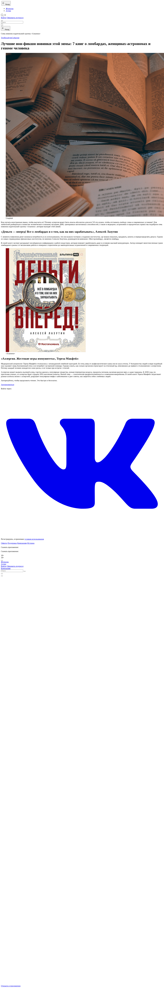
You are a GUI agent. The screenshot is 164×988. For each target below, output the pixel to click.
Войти (3, 18)
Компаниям (22, 543)
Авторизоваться (7, 385)
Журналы (9, 9)
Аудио (8, 11)
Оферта (4, 543)
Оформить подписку (15, 18)
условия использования (34, 539)
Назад (7, 4)
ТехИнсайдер (6, 38)
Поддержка (12, 543)
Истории (30, 543)
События (15, 38)
